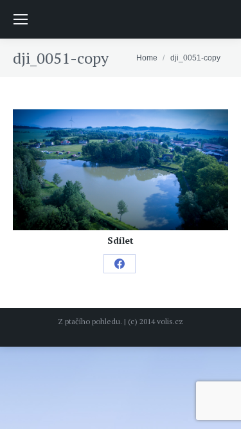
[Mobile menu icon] (20, 19)
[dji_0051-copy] (120, 169)
